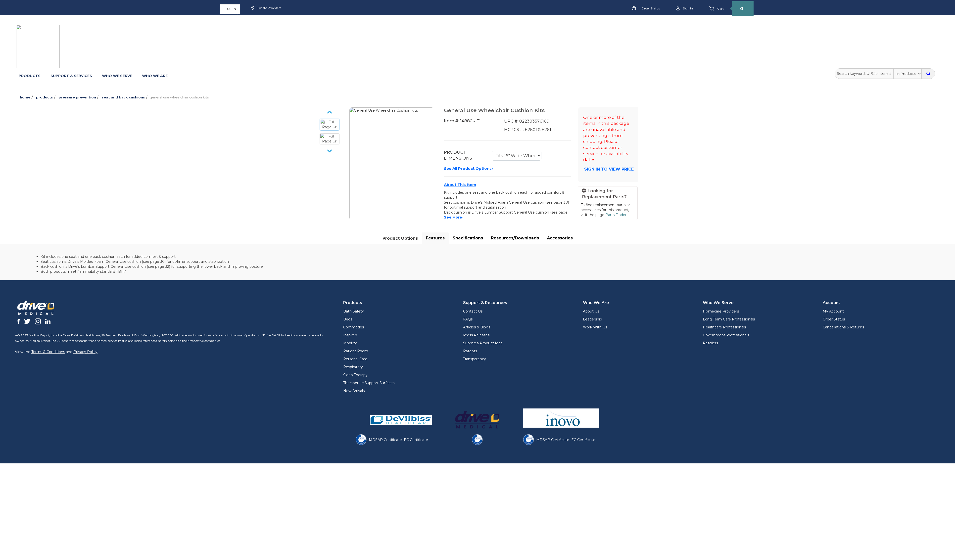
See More (453, 217)
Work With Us (595, 327)
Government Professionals (726, 335)
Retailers (710, 343)
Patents (470, 351)
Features (435, 238)
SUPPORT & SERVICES (71, 76)
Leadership (592, 319)
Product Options (400, 238)
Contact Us (472, 311)
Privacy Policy (85, 352)
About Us (591, 311)
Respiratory (353, 367)
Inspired (350, 335)
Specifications (468, 238)
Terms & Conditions (48, 352)
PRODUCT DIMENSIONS (458, 155)
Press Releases (476, 335)
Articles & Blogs (476, 327)
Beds (347, 319)
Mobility (350, 343)
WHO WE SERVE (117, 76)
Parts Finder (615, 215)
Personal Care (355, 359)
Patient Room (355, 351)
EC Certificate (416, 440)
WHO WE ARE (155, 76)
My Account (833, 311)
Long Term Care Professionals (729, 319)
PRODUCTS (30, 76)
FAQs (468, 319)
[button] (230, 9)
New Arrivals (354, 391)
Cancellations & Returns (843, 327)
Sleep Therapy (355, 375)
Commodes (353, 327)
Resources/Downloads (515, 238)
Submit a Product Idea (483, 343)
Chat (367, 24)
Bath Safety (353, 311)
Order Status (650, 8)
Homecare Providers (721, 311)
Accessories (560, 238)
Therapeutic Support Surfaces (368, 383)
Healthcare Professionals (724, 327)
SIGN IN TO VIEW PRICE (609, 169)
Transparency (474, 359)
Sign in (687, 8)
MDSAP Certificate (385, 440)
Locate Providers (269, 8)
